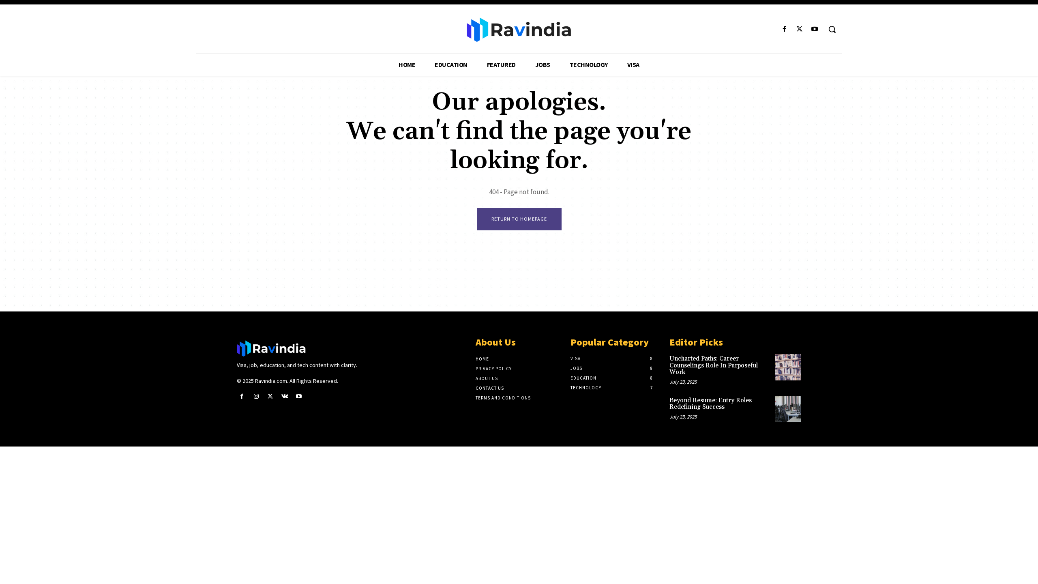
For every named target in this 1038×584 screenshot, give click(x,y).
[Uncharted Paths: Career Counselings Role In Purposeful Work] (788, 367)
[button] (832, 29)
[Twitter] (799, 29)
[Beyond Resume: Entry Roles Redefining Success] (788, 409)
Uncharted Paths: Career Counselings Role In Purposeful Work (713, 365)
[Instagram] (256, 396)
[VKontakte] (285, 396)
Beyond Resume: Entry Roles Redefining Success (710, 404)
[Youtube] (814, 29)
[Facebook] (784, 29)
